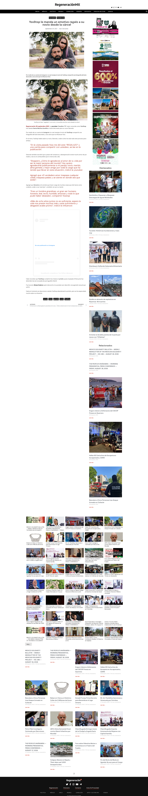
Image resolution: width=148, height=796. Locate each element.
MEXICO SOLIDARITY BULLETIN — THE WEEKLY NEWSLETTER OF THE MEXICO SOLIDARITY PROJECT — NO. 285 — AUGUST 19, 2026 (35, 639)
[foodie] (105, 38)
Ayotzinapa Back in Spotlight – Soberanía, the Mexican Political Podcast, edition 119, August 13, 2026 (94, 623)
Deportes (87, 11)
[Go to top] (144, 792)
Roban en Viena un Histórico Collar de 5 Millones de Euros (34, 543)
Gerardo (36, 185)
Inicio (37, 11)
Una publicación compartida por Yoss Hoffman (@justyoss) (57, 273)
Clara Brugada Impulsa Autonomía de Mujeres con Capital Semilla (53, 560)
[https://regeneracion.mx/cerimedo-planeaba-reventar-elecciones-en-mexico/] (54, 633)
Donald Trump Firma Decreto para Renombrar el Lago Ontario (54, 544)
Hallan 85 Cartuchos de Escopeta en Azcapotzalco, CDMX (93, 528)
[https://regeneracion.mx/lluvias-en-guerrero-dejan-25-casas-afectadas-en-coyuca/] (54, 586)
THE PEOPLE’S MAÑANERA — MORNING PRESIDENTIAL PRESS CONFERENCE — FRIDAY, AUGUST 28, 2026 (103, 366)
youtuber (54, 126)
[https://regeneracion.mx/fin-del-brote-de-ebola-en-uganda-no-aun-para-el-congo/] (35, 570)
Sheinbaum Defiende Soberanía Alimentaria (105, 266)
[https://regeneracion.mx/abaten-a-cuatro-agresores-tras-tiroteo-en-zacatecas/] (113, 570)
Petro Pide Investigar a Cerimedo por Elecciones (92, 543)
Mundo (60, 11)
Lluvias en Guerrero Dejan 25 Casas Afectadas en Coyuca (54, 591)
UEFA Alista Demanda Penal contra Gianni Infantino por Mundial (112, 544)
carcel (45, 299)
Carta (50, 299)
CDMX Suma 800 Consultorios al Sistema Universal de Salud (94, 591)
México (44, 11)
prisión (61, 279)
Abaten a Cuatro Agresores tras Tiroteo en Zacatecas (114, 575)
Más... (28, 644)
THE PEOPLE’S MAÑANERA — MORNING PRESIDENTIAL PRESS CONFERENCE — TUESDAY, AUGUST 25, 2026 (34, 607)
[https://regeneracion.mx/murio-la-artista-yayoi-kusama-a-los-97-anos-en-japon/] (54, 570)
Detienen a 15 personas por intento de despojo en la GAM (74, 606)
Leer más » (91, 202)
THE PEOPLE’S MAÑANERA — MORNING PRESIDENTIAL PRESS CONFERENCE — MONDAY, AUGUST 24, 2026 (74, 623)
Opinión (79, 11)
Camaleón (69, 11)
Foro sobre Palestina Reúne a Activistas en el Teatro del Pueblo (113, 560)
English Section (99, 11)
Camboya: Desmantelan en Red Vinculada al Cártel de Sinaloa (113, 638)
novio (61, 299)
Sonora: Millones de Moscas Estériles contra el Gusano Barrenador (112, 607)
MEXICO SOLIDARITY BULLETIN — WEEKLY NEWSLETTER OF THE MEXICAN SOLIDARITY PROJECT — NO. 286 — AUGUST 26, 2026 (105, 351)
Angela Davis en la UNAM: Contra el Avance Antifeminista (74, 575)
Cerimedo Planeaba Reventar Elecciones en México (54, 638)
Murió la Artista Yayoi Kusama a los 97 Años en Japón (55, 575)
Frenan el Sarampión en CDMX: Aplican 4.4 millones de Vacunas (94, 575)
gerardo (56, 299)
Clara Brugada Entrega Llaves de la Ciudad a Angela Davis (34, 559)
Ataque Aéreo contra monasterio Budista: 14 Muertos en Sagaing (94, 639)
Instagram (46, 132)
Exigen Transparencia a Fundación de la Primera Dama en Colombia (93, 607)
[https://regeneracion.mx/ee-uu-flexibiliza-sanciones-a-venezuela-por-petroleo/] (74, 538)
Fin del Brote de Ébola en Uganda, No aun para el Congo (35, 575)
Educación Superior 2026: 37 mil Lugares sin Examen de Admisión (54, 623)
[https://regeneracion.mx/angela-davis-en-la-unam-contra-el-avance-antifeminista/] (74, 570)
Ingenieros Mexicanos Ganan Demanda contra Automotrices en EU (74, 639)
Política (53, 11)
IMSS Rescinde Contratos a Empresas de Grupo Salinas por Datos (55, 607)
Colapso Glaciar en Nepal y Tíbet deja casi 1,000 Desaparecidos (92, 560)
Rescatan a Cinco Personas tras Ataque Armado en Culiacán (114, 527)
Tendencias (60, 18)
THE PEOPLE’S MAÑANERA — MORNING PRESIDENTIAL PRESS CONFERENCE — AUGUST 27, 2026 (74, 560)
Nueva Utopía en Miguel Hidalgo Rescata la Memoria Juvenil (75, 591)
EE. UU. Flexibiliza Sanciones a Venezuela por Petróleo (74, 543)
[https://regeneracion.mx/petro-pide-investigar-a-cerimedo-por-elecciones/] (93, 538)
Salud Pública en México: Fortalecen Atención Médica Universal (113, 592)
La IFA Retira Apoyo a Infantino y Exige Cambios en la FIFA (35, 591)
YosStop (67, 299)
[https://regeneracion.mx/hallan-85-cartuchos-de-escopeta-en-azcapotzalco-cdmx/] (93, 523)
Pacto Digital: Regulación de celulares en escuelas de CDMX (35, 622)
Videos (110, 11)
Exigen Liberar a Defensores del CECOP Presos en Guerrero (74, 527)
